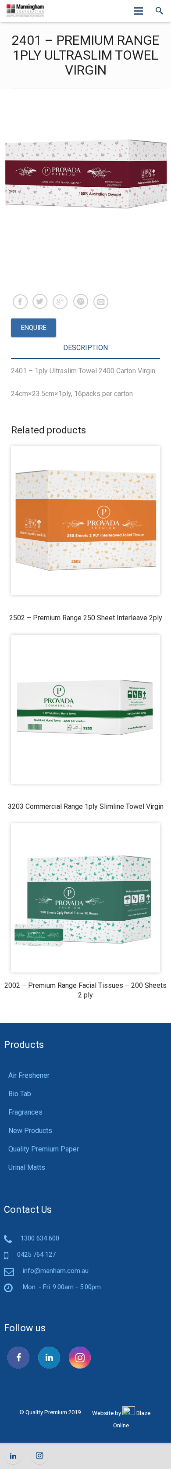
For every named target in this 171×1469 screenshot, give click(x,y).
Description (85, 347)
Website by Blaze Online (121, 1419)
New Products (30, 1130)
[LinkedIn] (49, 1358)
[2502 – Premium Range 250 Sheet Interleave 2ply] (85, 520)
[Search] (159, 11)
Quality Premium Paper (43, 1149)
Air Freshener (29, 1075)
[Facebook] (18, 1358)
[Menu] (139, 11)
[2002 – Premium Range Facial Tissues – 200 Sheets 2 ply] (85, 897)
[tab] (85, 348)
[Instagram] (80, 1358)
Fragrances (25, 1112)
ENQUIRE (33, 328)
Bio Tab (19, 1094)
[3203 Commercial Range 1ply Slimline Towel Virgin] (85, 709)
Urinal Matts (26, 1167)
